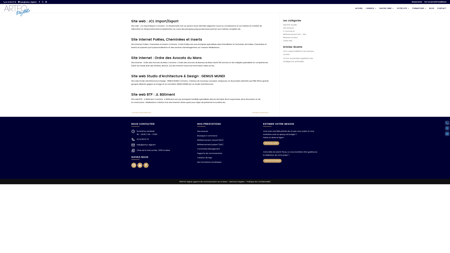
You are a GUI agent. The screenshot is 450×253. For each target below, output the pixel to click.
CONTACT (441, 8)
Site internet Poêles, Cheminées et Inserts (166, 39)
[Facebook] (39, 2)
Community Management (208, 149)
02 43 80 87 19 (10, 2)
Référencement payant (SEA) (210, 144)
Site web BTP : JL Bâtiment (153, 94)
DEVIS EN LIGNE (271, 143)
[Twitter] (42, 2)
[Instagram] (46, 2)
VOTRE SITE (402, 8)
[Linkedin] (139, 165)
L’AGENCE (370, 8)
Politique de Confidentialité (259, 181)
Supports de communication (209, 153)
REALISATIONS (417, 2)
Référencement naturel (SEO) (210, 140)
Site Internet (288, 28)
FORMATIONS (418, 8)
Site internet (202, 131)
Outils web (287, 40)
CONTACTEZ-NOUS (272, 161)
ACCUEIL (359, 8)
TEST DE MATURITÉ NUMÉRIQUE (435, 2)
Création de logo (204, 157)
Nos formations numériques (209, 162)
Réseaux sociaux (290, 37)
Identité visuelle (290, 25)
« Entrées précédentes (141, 112)
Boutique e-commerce (207, 135)
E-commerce (289, 31)
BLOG (431, 8)
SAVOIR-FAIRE (385, 8)
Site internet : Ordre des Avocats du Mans (166, 58)
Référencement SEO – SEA (294, 34)
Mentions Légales (237, 181)
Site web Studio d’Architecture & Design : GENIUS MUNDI (178, 76)
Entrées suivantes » (261, 112)
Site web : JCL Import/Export (155, 21)
